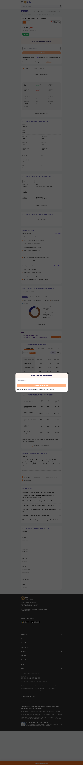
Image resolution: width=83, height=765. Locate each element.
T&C (30, 389)
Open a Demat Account (41, 385)
